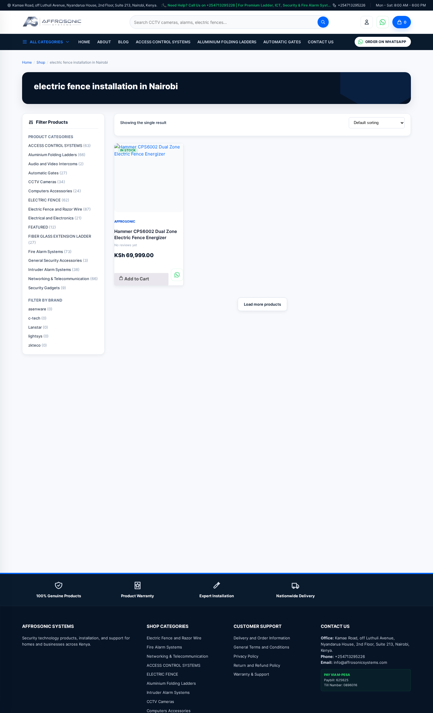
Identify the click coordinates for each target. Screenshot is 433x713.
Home (84, 41)
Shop (41, 62)
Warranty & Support (251, 674)
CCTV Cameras (46, 181)
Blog (123, 41)
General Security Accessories (58, 260)
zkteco (37, 345)
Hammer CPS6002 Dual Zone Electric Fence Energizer (145, 234)
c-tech (37, 318)
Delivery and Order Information (262, 638)
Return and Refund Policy (257, 665)
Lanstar (38, 327)
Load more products (262, 304)
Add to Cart (136, 279)
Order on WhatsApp (385, 41)
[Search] (323, 22)
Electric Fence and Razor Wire (59, 209)
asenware (40, 309)
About (104, 41)
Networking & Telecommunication (63, 278)
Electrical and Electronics (55, 218)
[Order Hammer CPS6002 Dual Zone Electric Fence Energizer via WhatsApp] (177, 275)
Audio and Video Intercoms (56, 163)
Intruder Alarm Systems (54, 269)
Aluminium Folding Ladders (226, 41)
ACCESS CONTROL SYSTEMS (163, 41)
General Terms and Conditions (261, 647)
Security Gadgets (47, 287)
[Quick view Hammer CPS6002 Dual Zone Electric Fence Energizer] (174, 151)
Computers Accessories (54, 190)
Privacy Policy (246, 656)
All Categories (46, 41)
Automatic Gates (282, 41)
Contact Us (320, 41)
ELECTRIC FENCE (48, 200)
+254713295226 (351, 5)
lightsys (38, 336)
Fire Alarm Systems (50, 251)
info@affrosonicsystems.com (360, 662)
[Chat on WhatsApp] (382, 22)
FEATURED (42, 227)
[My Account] (367, 22)
